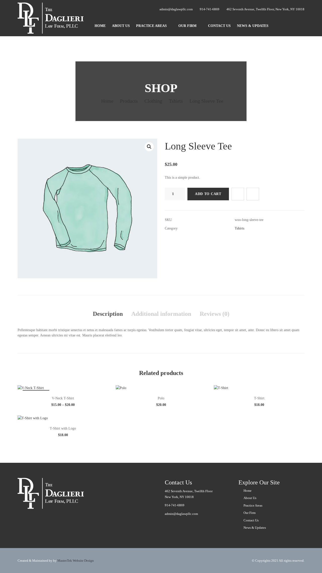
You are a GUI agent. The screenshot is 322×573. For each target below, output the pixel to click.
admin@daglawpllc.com (181, 514)
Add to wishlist (237, 194)
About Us (121, 26)
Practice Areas (151, 26)
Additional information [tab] (161, 314)
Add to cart (208, 194)
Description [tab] (108, 314)
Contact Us (219, 26)
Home (100, 26)
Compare (253, 194)
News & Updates (252, 26)
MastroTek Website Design (75, 560)
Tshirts (176, 101)
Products (129, 101)
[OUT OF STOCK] (31, 388)
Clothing (153, 101)
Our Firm (187, 26)
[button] (149, 146)
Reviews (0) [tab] (214, 314)
